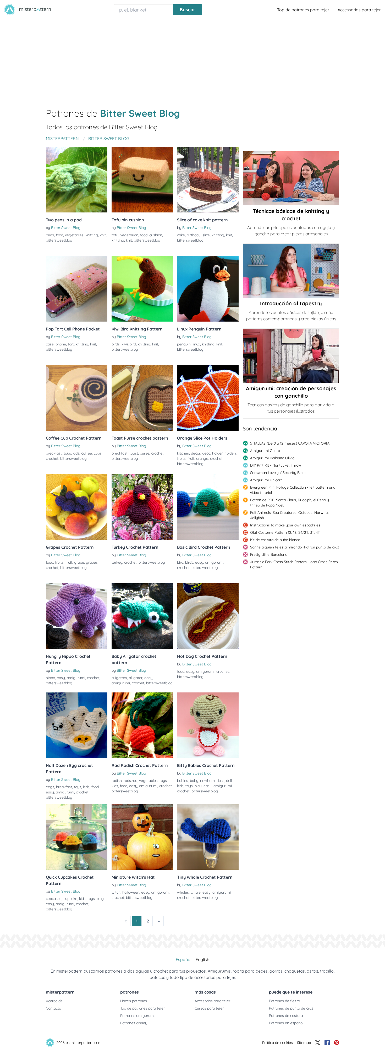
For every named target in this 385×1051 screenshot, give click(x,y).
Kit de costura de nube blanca (275, 539)
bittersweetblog (59, 240)
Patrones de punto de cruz (291, 1008)
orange (202, 458)
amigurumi (214, 562)
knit (103, 235)
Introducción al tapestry (291, 303)
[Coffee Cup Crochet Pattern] (76, 398)
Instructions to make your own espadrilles (285, 525)
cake (181, 235)
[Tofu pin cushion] (142, 179)
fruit (191, 458)
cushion (155, 235)
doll (229, 780)
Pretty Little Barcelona (268, 554)
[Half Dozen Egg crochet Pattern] (76, 725)
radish (117, 780)
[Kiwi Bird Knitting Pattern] (142, 289)
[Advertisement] (192, 58)
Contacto (53, 1008)
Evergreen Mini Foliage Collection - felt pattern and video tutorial (292, 490)
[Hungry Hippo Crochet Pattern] (76, 616)
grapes (92, 562)
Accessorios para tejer (359, 9)
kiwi (125, 344)
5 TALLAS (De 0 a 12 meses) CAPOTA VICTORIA (289, 443)
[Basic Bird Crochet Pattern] (208, 507)
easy (199, 562)
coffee (86, 453)
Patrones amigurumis (138, 1015)
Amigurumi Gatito (265, 450)
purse (144, 453)
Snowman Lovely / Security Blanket (280, 472)
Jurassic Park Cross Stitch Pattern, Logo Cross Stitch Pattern (294, 564)
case (50, 344)
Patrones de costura (286, 1015)
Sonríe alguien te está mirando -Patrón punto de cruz (294, 547)
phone (61, 344)
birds (116, 344)
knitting (91, 235)
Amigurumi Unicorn (266, 480)
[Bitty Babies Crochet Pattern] (208, 725)
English (202, 959)
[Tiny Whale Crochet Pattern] (208, 837)
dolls (220, 780)
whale (196, 892)
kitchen (183, 453)
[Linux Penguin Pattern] (208, 289)
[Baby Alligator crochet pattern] (142, 616)
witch (116, 892)
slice (206, 235)
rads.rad (130, 780)
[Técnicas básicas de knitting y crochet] (291, 178)
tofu (115, 235)
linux (196, 344)
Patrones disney (133, 1023)
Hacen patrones (133, 1001)
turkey (117, 562)
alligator (135, 677)
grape (79, 562)
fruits (181, 458)
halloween (130, 892)
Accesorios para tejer (212, 1001)
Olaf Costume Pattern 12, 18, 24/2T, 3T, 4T (285, 532)
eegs (50, 787)
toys (67, 453)
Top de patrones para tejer (303, 9)
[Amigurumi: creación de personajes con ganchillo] (291, 356)
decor (195, 453)
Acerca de (54, 1001)
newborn (207, 780)
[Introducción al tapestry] (291, 271)
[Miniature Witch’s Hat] (142, 837)
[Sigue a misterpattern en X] (317, 1042)
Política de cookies (277, 1042)
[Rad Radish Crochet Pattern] (142, 725)
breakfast (54, 453)
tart (71, 344)
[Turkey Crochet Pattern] (142, 507)
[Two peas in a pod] (76, 179)
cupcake (70, 898)
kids (76, 453)
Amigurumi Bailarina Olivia (272, 458)
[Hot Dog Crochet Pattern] (208, 616)
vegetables (74, 235)
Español (183, 959)
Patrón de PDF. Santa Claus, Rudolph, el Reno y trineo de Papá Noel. (289, 503)
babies (182, 780)
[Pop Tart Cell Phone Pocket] (76, 289)
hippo (50, 677)
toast (133, 453)
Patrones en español (286, 1023)
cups (98, 453)
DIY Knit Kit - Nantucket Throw (275, 465)
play (198, 785)
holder (217, 453)
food (59, 235)
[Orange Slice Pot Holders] (208, 398)
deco (206, 453)
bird (133, 344)
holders (230, 453)
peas (50, 235)
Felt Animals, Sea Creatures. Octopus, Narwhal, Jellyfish (289, 515)
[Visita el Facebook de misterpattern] (327, 1042)
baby (194, 780)
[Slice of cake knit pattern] (208, 179)
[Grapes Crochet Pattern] (76, 507)
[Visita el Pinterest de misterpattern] (336, 1042)
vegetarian (129, 235)
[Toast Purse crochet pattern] (142, 398)
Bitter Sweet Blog (65, 227)
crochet (52, 458)
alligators (119, 677)
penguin (184, 344)
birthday (194, 235)
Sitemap (304, 1042)
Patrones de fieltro (284, 1001)
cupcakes (54, 898)
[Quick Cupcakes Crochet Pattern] (76, 837)
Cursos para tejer (209, 1008)
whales (183, 892)
